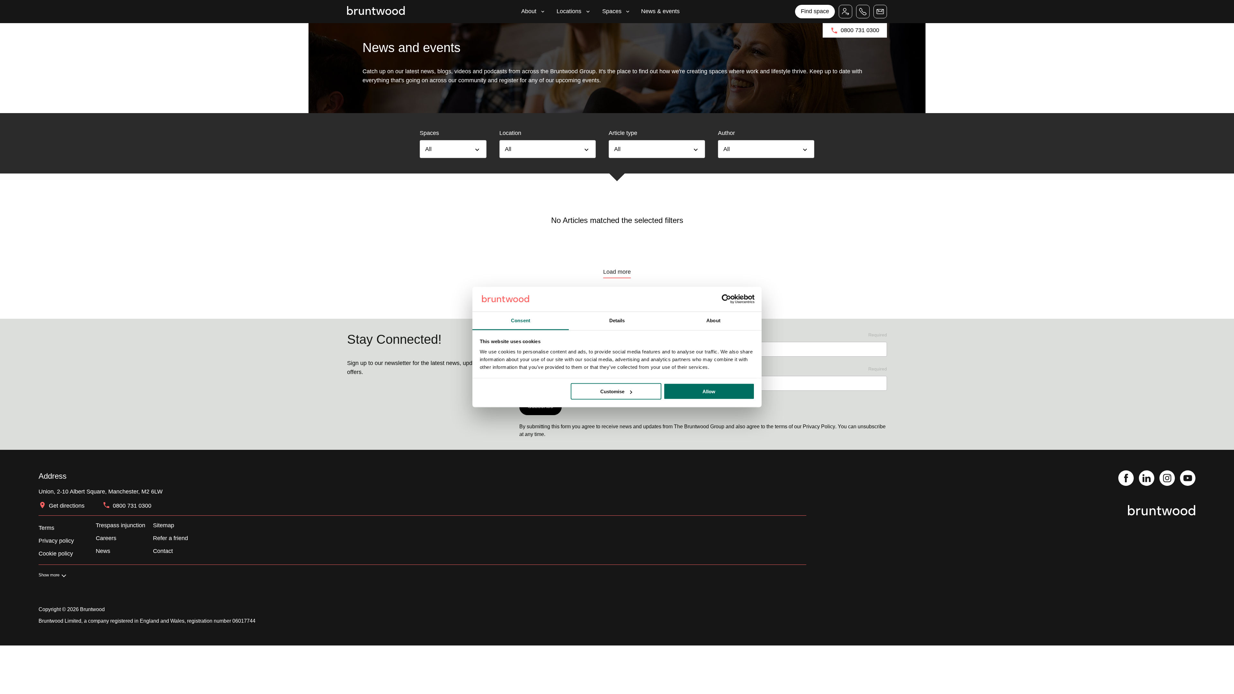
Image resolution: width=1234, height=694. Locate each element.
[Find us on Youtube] (1187, 478)
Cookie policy (56, 553)
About (528, 11)
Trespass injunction (120, 525)
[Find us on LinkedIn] (1146, 478)
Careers (106, 538)
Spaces (611, 11)
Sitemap (163, 525)
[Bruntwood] (376, 11)
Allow (708, 391)
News (103, 551)
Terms (46, 528)
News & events (660, 11)
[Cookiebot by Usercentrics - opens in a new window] (726, 299)
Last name (799, 335)
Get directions (67, 506)
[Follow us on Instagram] (1167, 478)
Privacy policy (56, 541)
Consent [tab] (520, 320)
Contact (163, 551)
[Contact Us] (880, 11)
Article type (623, 133)
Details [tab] (617, 320)
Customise (612, 391)
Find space (815, 11)
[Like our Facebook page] (1126, 478)
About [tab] (713, 320)
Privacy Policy (819, 426)
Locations (569, 11)
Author (726, 133)
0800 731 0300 (860, 30)
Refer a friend (170, 538)
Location (510, 133)
